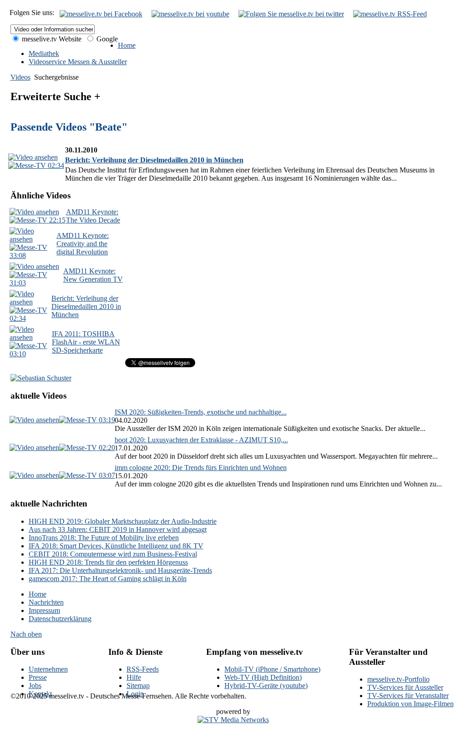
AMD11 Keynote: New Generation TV (93, 275)
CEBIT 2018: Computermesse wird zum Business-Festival (113, 554)
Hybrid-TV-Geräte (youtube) (266, 685)
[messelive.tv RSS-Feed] (390, 14)
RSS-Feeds (143, 669)
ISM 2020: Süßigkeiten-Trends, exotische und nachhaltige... (201, 412)
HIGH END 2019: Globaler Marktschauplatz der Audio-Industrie (123, 521)
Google (106, 39)
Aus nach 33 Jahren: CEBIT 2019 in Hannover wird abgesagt (118, 529)
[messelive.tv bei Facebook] (101, 14)
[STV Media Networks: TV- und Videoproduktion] (233, 720)
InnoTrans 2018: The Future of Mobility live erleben (104, 538)
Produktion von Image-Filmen (410, 704)
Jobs (35, 685)
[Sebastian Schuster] (40, 378)
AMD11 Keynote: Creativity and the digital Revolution (82, 244)
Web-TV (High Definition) (263, 677)
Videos (20, 77)
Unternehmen (48, 669)
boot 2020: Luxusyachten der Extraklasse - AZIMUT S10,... (201, 440)
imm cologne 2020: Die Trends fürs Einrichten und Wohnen (201, 467)
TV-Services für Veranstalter (408, 695)
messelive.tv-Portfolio (398, 679)
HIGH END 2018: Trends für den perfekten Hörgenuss (108, 562)
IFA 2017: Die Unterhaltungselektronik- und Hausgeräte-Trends (120, 570)
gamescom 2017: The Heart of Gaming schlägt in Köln (108, 578)
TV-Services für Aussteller (405, 687)
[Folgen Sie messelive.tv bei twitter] (291, 14)
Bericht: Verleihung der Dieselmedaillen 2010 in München (154, 160)
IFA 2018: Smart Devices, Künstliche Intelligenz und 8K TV (116, 546)
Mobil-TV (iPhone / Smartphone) (272, 669)
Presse (38, 677)
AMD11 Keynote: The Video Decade (93, 216)
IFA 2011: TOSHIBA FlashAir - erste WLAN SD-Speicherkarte (86, 342)
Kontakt (40, 694)
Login (135, 694)
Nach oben (26, 634)
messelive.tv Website (50, 39)
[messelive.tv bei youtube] (190, 14)
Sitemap (138, 685)
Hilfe (134, 677)
